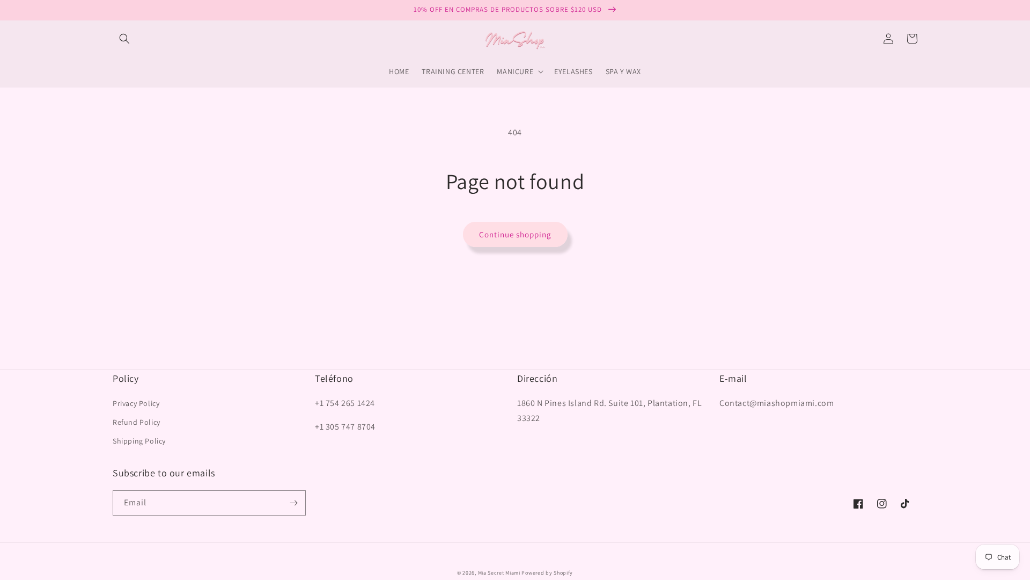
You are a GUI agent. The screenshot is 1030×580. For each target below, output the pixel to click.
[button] (124, 38)
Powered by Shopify (547, 572)
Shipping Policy (139, 441)
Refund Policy (136, 422)
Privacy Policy (136, 403)
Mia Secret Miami (499, 572)
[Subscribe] (293, 503)
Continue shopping (515, 234)
